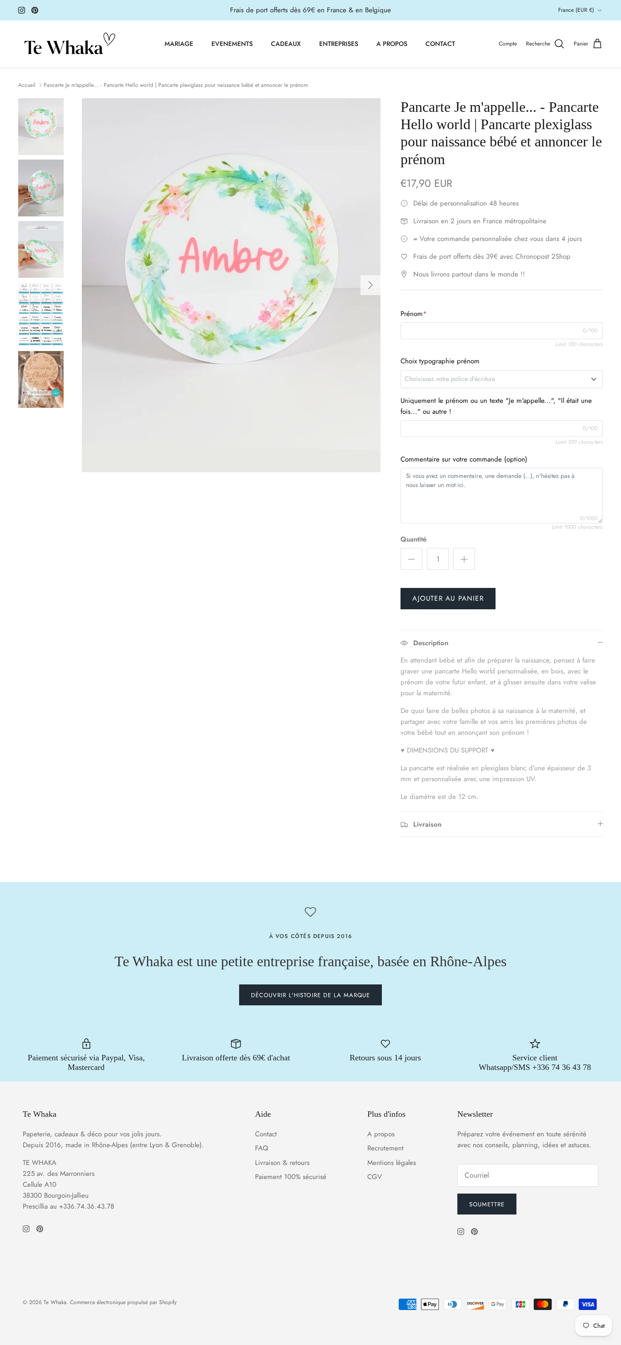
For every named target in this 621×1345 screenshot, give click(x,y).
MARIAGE (179, 43)
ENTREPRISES (338, 43)
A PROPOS (391, 43)
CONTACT (440, 43)
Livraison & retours (282, 1163)
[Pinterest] (34, 10)
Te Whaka (55, 1302)
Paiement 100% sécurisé (290, 1177)
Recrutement (385, 1148)
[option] (231, 285)
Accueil (26, 85)
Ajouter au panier (447, 598)
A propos (381, 1134)
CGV (374, 1177)
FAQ (261, 1148)
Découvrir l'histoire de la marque (310, 995)
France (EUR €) (576, 10)
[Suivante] (371, 285)
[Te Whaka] (68, 44)
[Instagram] (21, 10)
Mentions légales (391, 1163)
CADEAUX (286, 43)
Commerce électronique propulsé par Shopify (123, 1302)
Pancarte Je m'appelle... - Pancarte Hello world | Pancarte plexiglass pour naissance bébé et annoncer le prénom (176, 85)
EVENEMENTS (232, 43)
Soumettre (487, 1204)
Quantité (413, 539)
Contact (266, 1134)
